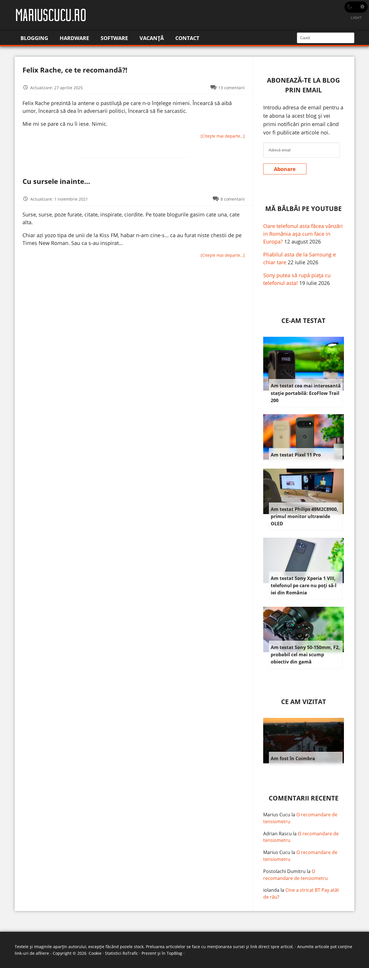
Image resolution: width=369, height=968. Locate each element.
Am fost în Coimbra (293, 758)
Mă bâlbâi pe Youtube (303, 208)
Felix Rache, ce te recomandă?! (74, 70)
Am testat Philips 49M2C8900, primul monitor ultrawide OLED (304, 516)
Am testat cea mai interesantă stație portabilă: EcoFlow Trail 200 (306, 393)
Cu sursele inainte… (56, 181)
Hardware (74, 38)
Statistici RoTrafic (121, 953)
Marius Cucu (276, 814)
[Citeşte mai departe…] (223, 136)
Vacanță (152, 38)
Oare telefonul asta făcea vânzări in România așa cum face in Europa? (303, 233)
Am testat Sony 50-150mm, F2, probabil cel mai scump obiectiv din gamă (305, 654)
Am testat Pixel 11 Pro (296, 455)
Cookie (95, 953)
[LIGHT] (356, 7)
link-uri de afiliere (32, 953)
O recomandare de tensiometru (295, 874)
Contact (187, 38)
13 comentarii (231, 87)
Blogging (34, 38)
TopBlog (174, 953)
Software (114, 38)
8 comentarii (233, 199)
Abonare (285, 169)
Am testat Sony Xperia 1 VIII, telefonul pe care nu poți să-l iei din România (303, 585)
